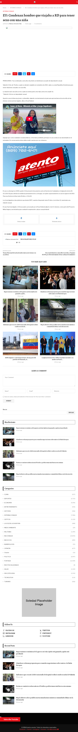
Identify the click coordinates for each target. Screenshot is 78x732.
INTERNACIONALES (15, 7)
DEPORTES (39, 498)
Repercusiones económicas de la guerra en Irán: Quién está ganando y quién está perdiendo (42, 428)
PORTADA (39, 561)
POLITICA (39, 556)
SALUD (39, 569)
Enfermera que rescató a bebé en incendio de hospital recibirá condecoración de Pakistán (41, 451)
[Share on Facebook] (20, 73)
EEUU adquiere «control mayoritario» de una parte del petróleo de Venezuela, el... (20, 359)
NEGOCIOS (39, 540)
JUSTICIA (39, 519)
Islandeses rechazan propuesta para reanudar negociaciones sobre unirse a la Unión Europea (57, 293)
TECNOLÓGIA (39, 577)
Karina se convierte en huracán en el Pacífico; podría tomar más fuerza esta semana (39, 462)
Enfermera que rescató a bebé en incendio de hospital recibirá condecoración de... (20, 326)
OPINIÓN (39, 548)
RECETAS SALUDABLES (39, 565)
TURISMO (39, 581)
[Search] (77, 2)
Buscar (5, 409)
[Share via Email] (33, 73)
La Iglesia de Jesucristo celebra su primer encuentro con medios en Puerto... (57, 359)
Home (4, 7)
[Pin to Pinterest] (29, 73)
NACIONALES (39, 536)
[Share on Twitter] (24, 73)
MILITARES (39, 532)
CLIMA (39, 494)
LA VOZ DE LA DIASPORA (39, 523)
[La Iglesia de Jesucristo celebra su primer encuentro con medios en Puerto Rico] (57, 343)
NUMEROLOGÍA (39, 544)
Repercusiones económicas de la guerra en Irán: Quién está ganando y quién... (20, 293)
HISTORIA (39, 511)
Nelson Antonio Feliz (15, 23)
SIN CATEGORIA (39, 573)
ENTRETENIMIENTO (39, 507)
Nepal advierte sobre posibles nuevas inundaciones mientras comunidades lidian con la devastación (58, 326)
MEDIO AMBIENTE (39, 527)
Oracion (39, 552)
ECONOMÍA (39, 502)
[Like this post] (15, 73)
